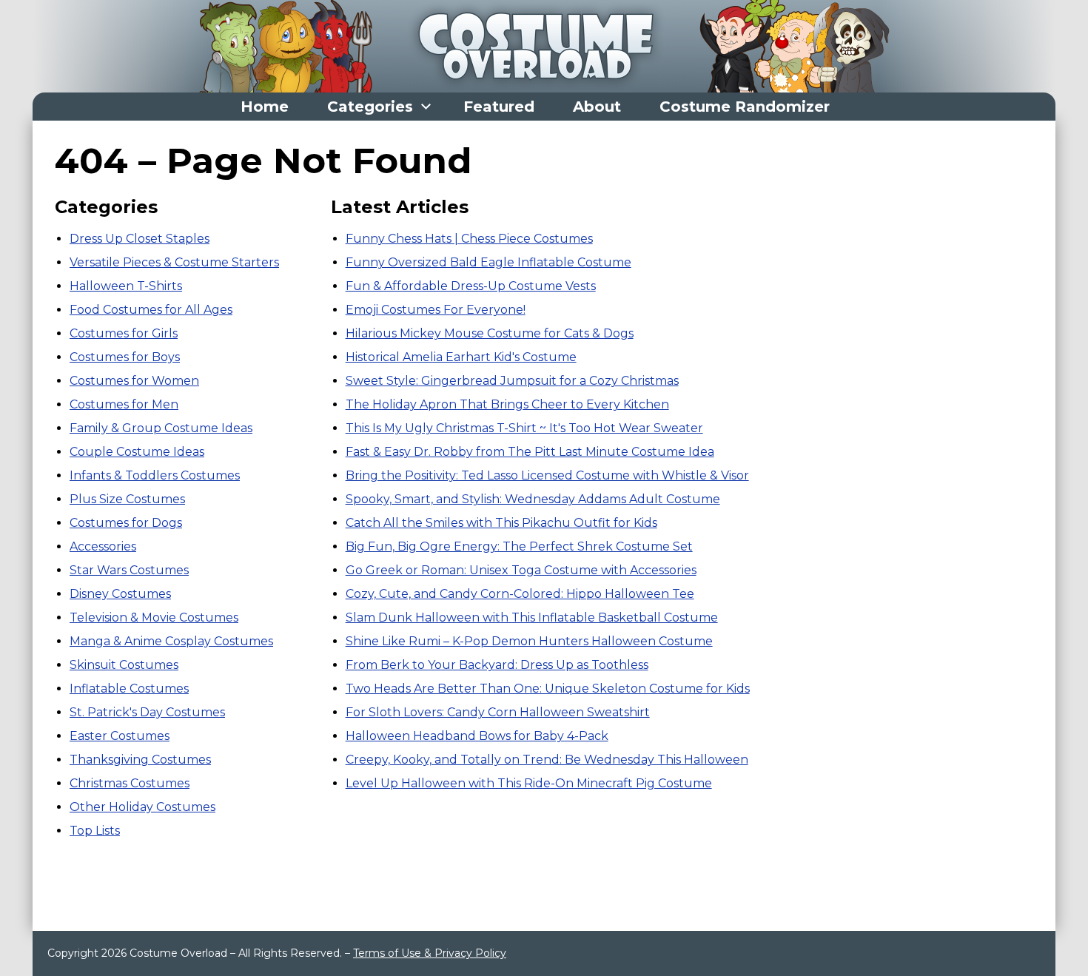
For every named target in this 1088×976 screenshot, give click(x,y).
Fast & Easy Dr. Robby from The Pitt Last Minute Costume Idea (530, 452)
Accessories (103, 546)
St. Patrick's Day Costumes (147, 712)
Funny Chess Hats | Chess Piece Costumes (469, 239)
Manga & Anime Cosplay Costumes (171, 641)
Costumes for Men (124, 404)
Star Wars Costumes (129, 570)
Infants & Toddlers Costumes (155, 475)
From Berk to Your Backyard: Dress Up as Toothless (497, 665)
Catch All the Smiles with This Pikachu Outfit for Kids (501, 523)
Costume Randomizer (744, 106)
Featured (498, 106)
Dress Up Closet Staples (139, 239)
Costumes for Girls (124, 333)
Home (265, 106)
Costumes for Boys (125, 357)
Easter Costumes (119, 736)
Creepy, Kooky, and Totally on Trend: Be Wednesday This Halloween (547, 760)
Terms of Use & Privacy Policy (429, 953)
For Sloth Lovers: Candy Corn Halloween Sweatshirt (498, 712)
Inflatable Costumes (129, 688)
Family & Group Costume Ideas (161, 428)
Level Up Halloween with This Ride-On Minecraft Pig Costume (529, 783)
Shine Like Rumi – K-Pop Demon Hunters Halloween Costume (529, 641)
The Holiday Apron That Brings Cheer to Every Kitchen (507, 404)
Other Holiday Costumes (142, 807)
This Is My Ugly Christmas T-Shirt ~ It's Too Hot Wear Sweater (524, 428)
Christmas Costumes (129, 783)
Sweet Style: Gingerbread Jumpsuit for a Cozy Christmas (512, 381)
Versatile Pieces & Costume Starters (174, 262)
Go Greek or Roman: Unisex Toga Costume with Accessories (521, 570)
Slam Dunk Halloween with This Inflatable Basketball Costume (532, 617)
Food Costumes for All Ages (151, 310)
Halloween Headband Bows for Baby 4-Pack (477, 736)
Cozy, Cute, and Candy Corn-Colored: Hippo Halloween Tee (520, 594)
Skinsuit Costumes (124, 665)
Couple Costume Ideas (137, 452)
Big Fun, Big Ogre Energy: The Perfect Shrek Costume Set (519, 546)
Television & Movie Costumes (154, 617)
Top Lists (95, 831)
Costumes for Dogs (126, 523)
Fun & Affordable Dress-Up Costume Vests (471, 286)
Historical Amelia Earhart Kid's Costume (461, 357)
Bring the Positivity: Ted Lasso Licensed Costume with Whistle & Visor (547, 475)
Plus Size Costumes (127, 499)
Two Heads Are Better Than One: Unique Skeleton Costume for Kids (548, 688)
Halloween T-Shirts (126, 286)
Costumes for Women (134, 381)
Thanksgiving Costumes (140, 760)
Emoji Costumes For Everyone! (435, 310)
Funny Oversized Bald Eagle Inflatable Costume (488, 262)
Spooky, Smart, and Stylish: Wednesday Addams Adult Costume (533, 499)
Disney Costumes (120, 594)
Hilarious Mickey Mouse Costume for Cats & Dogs (490, 333)
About (597, 106)
